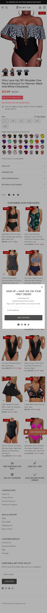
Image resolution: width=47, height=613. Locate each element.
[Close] (41, 287)
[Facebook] (18, 324)
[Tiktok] (28, 324)
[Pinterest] (25, 324)
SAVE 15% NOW (23, 318)
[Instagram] (22, 324)
